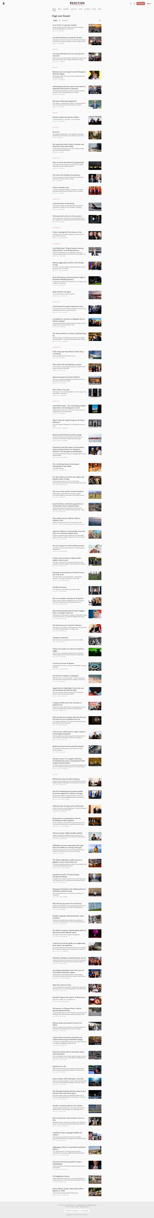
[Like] (54, 487)
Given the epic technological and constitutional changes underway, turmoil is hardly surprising (68, 165)
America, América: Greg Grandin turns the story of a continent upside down (69, 532)
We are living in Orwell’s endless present (68, 546)
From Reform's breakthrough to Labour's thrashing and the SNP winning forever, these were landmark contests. (69, 104)
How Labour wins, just (61, 390)
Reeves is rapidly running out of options (68, 598)
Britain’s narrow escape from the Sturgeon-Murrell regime (69, 73)
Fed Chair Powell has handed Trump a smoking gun (67, 1163)
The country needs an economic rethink (63, 294)
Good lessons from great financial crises (68, 306)
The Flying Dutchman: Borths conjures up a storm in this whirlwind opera (69, 1092)
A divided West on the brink (63, 203)
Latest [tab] (55, 20)
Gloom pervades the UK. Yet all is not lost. (64, 356)
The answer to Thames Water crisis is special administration (67, 1009)
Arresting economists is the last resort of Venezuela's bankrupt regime (68, 971)
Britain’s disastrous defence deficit (66, 117)
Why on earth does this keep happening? (68, 162)
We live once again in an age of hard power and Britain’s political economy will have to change (68, 178)
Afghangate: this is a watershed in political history (69, 1148)
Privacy (73, 1206)
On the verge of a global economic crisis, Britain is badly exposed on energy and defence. (68, 149)
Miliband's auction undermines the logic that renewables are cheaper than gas (68, 846)
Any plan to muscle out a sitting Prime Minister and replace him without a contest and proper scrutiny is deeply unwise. (69, 40)
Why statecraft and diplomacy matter (67, 364)
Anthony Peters (63, 604)
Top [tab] (59, 20)
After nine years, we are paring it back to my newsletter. (68, 640)
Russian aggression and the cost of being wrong (68, 264)
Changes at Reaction (60, 638)
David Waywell (63, 591)
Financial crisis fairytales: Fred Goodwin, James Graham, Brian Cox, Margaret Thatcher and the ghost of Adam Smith (68, 449)
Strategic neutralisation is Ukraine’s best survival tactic (68, 574)
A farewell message (58, 468)
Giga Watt (62, 853)
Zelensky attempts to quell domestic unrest (69, 958)
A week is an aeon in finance (63, 663)
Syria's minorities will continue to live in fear (68, 1119)
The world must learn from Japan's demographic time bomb (66, 465)
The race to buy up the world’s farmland (68, 491)
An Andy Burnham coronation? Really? (67, 38)
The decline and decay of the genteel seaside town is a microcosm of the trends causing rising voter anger (67, 437)
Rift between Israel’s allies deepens (66, 779)
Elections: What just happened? (65, 101)
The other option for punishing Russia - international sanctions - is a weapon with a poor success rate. (67, 577)
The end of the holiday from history (66, 175)
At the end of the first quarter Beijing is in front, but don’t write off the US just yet (68, 235)
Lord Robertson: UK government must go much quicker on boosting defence (68, 249)
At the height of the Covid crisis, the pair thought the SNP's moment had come (69, 76)
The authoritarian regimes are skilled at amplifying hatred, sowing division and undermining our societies (69, 91)
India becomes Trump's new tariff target (68, 806)
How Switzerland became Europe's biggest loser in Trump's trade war (69, 612)
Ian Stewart (62, 681)
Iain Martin (61, 30)
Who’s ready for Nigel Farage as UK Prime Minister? (69, 421)
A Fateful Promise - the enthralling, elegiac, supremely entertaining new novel (69, 407)
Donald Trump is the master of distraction (69, 997)
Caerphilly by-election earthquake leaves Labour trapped (69, 320)
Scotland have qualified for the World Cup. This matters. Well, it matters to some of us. (69, 282)
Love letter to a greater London (65, 25)
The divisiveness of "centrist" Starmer (67, 625)
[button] (54, 9)
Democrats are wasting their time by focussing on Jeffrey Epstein (67, 819)
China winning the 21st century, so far (67, 232)
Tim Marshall (64, 768)
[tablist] (61, 20)
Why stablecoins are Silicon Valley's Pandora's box (66, 519)
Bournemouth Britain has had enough (67, 435)
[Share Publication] (134, 3)
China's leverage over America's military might (68, 650)
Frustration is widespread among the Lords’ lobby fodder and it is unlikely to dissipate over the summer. (70, 1042)
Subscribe (141, 3)
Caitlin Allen (62, 470)
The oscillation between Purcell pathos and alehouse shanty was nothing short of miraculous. (69, 722)
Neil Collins (62, 752)
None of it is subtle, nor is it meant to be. (64, 999)
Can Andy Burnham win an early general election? (68, 55)
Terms (77, 1206)
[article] (77, 29)
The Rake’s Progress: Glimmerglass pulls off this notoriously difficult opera (69, 931)
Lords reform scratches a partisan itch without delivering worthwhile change (68, 1038)
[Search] (130, 3)
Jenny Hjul (64, 739)
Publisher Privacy (81, 1205)
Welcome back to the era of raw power (67, 216)
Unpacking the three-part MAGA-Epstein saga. (65, 1193)
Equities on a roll (59, 1066)
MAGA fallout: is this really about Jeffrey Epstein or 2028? (68, 1190)
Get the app (85, 1210)
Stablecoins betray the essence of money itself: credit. (67, 522)
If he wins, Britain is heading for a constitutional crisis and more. (69, 425)
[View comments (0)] (65, 33)
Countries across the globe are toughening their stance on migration (69, 944)
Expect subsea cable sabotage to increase (68, 1079)
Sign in (149, 3)
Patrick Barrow (63, 551)
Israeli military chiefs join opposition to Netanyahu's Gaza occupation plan (68, 505)
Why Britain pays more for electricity (67, 903)
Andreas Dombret (80, 524)
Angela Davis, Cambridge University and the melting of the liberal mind (68, 689)
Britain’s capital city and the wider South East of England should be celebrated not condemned (68, 28)
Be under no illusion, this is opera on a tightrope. (66, 934)
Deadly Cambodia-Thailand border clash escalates (68, 917)
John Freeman (62, 538)
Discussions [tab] (65, 20)
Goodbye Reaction (59, 587)
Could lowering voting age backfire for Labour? (67, 1134)
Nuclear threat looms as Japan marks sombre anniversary (67, 559)
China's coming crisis (61, 187)
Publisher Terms (91, 1205)
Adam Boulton (62, 630)
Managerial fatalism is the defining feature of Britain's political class (69, 890)
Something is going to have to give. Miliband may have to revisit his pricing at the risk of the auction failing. (69, 850)
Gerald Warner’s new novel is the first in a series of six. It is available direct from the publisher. (69, 410)
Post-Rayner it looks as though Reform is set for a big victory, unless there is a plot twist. (69, 392)
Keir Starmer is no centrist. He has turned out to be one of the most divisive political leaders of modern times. (70, 628)
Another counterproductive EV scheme (67, 1106)
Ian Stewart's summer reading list (66, 676)
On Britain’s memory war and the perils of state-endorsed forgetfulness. (68, 548)
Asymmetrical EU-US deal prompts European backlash (66, 876)
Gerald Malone (63, 484)
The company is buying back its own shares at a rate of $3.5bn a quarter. (68, 749)
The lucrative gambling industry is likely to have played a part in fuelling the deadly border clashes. (70, 865)
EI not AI (56, 132)
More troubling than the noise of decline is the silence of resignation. (68, 894)
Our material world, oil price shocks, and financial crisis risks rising (68, 145)
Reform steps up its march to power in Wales (67, 1024)
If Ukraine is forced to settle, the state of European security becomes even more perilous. (69, 267)
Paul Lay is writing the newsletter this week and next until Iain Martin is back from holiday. (68, 380)
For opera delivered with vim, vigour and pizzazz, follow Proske (68, 478)
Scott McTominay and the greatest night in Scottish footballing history (69, 278)
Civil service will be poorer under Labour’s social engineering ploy (69, 733)
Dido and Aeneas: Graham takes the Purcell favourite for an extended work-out (69, 718)
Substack (69, 1214)
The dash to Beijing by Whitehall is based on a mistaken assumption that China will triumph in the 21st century (68, 190)
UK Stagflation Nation (61, 1176)
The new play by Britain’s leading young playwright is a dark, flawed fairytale (69, 454)
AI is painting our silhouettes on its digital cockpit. (66, 589)
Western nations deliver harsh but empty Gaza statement (68, 1053)
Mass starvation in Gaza (62, 985)
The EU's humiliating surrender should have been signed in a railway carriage (68, 792)
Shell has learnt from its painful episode (68, 746)
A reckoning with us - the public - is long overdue (66, 119)
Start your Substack (72, 1210)
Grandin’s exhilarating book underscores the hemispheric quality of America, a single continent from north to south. (69, 536)
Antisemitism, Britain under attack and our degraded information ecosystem (69, 88)
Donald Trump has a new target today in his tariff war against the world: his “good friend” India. (69, 809)
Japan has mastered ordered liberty (66, 377)
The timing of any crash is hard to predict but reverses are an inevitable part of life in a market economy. (69, 309)
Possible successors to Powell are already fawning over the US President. (69, 1166)
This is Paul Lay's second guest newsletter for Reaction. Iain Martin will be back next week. (69, 367)
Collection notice (84, 1206)
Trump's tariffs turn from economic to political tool (67, 704)
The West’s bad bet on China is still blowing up (69, 334)
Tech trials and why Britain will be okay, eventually (68, 353)
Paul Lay (64, 370)
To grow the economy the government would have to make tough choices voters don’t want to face (69, 324)
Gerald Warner (65, 580)
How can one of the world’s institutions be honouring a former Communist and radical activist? (68, 693)
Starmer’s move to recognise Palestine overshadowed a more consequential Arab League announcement (69, 761)
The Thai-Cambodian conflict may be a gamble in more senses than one (67, 861)
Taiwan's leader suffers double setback (67, 833)
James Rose (62, 497)
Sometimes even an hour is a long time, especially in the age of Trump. (69, 666)
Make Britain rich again (62, 292)
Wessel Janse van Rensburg (66, 524)
